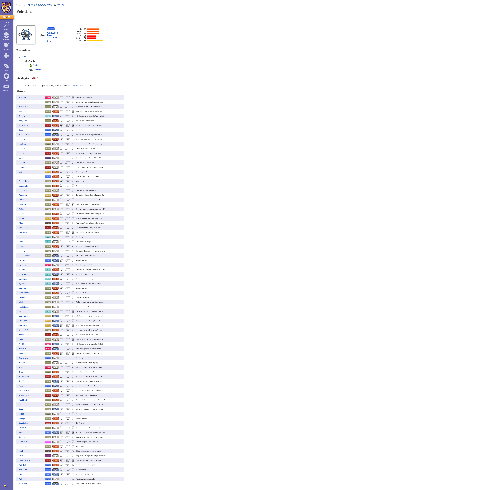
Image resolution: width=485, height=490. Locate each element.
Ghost (48, 158)
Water (51, 29)
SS (59, 5)
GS (33, 5)
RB (29, 5)
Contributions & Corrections (78, 85)
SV (63, 5)
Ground (48, 139)
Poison (48, 455)
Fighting (48, 125)
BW (46, 5)
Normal (48, 102)
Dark (48, 223)
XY (50, 5)
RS (37, 5)
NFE (49, 41)
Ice (48, 116)
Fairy (48, 441)
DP (41, 5)
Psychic (48, 97)
